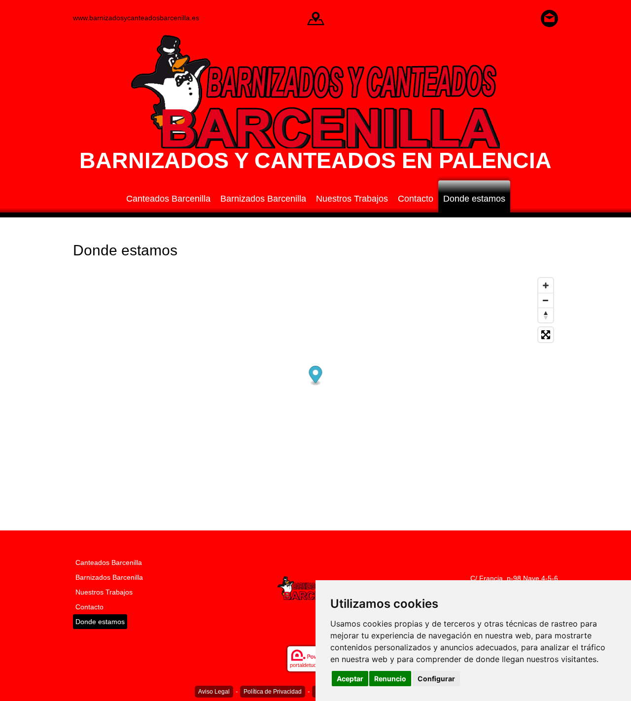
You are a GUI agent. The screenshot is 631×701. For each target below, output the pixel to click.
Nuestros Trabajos (352, 199)
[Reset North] (545, 315)
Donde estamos (474, 199)
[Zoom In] (545, 285)
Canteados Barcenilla (168, 199)
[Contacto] (549, 17)
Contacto (415, 199)
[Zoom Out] (545, 300)
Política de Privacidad (273, 691)
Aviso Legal (214, 691)
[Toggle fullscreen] (545, 334)
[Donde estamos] (315, 17)
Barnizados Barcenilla (263, 199)
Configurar (436, 678)
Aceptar (350, 678)
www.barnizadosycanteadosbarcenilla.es (136, 18)
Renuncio (390, 678)
